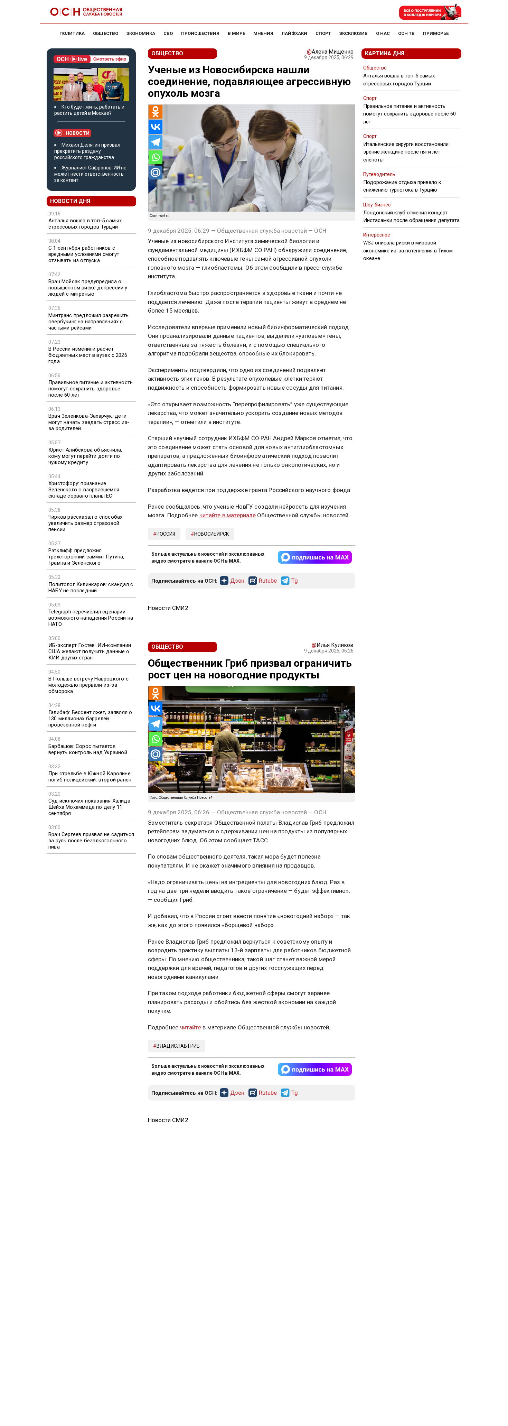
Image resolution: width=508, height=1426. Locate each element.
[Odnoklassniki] (155, 112)
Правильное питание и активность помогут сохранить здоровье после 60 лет (90, 388)
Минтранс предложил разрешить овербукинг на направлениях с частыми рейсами (88, 321)
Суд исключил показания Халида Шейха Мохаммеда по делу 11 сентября (89, 807)
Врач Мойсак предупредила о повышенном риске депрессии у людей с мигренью (88, 287)
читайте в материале (227, 515)
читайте (190, 1027)
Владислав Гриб (178, 1046)
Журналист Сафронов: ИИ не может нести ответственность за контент (90, 174)
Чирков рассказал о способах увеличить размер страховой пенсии (85, 523)
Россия (166, 534)
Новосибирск (211, 534)
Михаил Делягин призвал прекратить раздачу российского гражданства (87, 151)
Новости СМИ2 (168, 607)
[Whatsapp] (155, 157)
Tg (294, 581)
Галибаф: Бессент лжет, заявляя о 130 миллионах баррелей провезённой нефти (90, 718)
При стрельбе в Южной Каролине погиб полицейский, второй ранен (89, 776)
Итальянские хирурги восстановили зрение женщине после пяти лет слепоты (406, 152)
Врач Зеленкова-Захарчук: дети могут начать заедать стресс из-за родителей (88, 422)
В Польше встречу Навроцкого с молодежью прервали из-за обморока (88, 685)
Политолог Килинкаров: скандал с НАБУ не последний (90, 587)
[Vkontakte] (155, 127)
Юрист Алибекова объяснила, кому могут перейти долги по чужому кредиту (85, 456)
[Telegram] (155, 142)
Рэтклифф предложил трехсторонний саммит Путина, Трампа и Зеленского (86, 556)
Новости (78, 133)
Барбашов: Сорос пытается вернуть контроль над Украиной (87, 749)
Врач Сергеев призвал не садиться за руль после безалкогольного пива (91, 840)
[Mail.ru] (155, 172)
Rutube (268, 581)
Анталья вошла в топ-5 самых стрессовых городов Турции (85, 223)
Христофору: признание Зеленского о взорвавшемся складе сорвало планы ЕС (83, 489)
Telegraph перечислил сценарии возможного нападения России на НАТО (90, 618)
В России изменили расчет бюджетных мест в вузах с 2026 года (87, 355)
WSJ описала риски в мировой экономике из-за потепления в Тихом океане (408, 250)
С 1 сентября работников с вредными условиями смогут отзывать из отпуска (83, 254)
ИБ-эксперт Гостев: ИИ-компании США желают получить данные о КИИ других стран (89, 651)
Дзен (237, 581)
